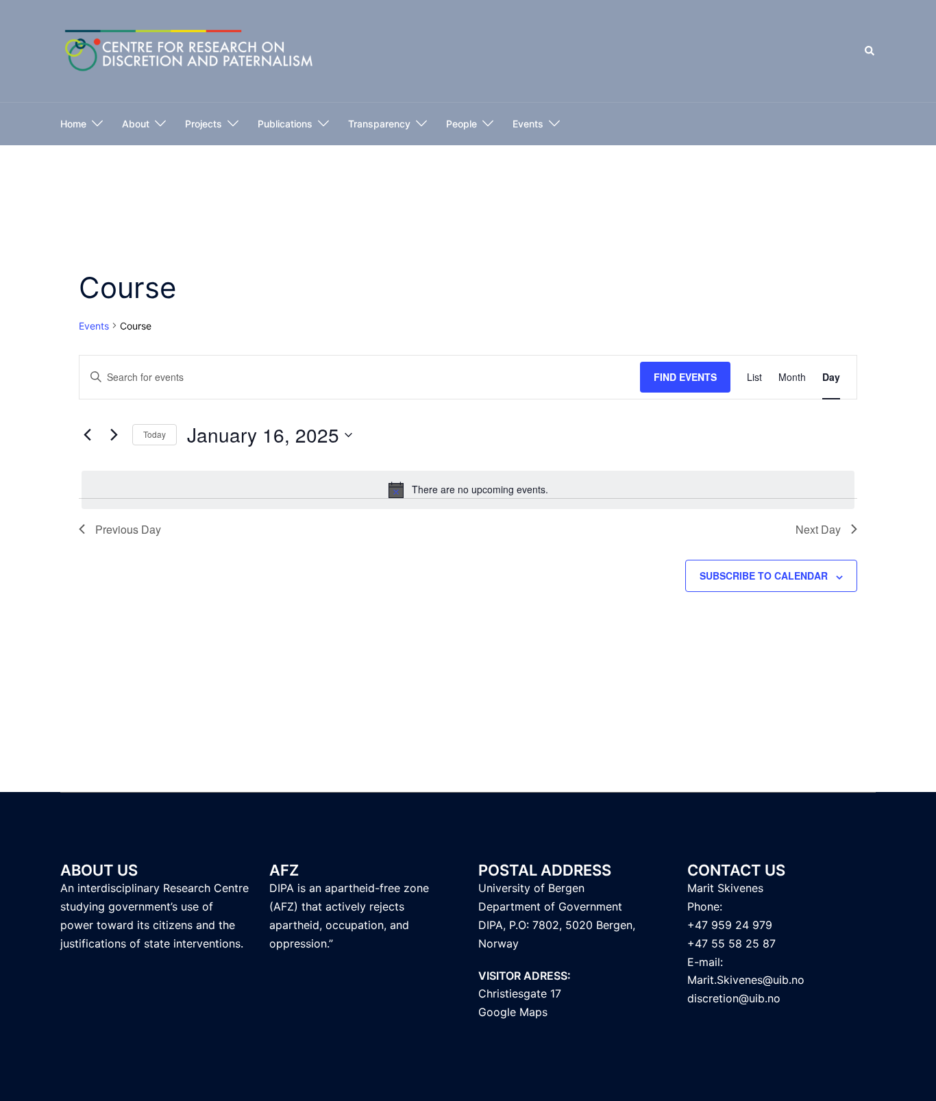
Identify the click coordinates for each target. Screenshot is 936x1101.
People (461, 123)
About (135, 123)
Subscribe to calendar (764, 575)
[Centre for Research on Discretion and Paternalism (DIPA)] (189, 50)
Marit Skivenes (725, 888)
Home (73, 123)
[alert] (468, 490)
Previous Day (128, 529)
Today (154, 434)
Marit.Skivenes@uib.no (745, 980)
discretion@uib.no (733, 998)
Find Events (685, 377)
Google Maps (512, 1012)
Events (528, 123)
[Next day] (114, 435)
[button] (870, 51)
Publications (285, 123)
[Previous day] (87, 435)
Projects (203, 123)
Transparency (379, 123)
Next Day (818, 529)
